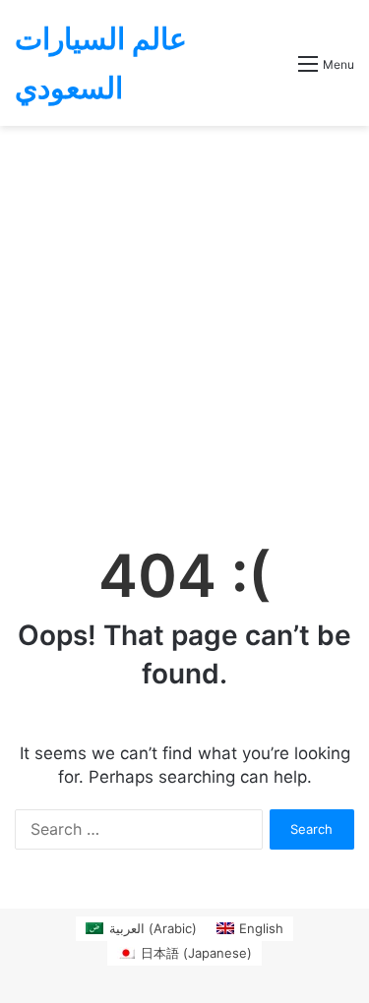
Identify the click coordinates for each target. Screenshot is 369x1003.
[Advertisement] (184, 320)
